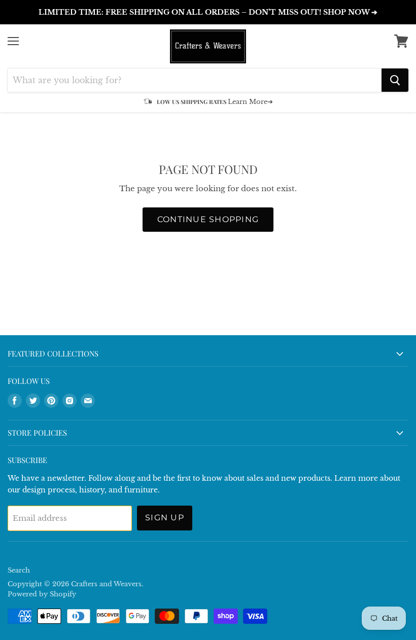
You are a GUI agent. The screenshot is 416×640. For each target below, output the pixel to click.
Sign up (164, 517)
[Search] (395, 80)
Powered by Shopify (42, 594)
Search (19, 570)
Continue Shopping (208, 219)
